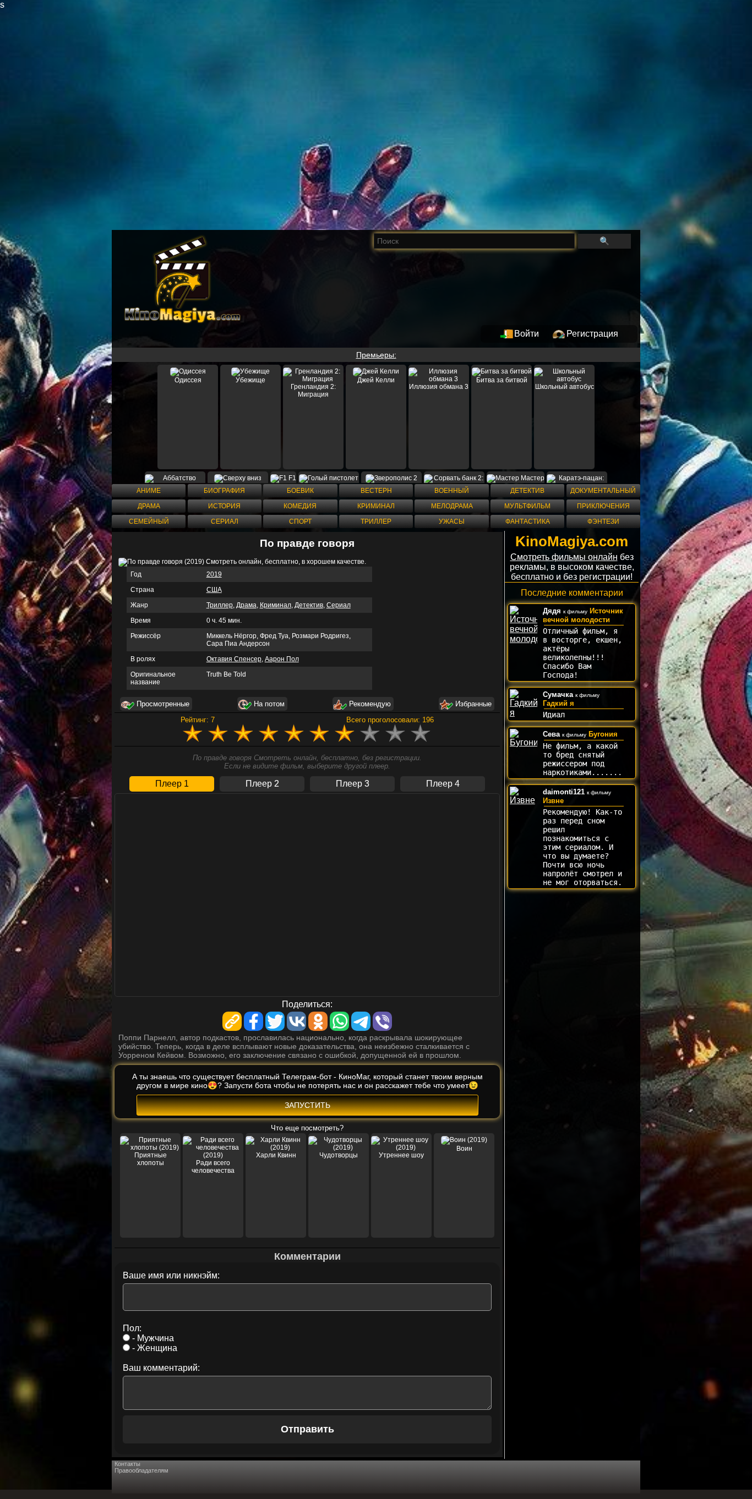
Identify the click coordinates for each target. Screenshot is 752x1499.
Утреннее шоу (401, 1155)
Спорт (300, 521)
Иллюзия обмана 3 (438, 387)
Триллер (376, 521)
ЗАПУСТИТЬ (307, 1105)
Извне (553, 801)
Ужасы (452, 521)
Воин (464, 1148)
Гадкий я (558, 703)
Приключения (603, 506)
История (224, 506)
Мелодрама (452, 506)
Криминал (376, 506)
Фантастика (527, 521)
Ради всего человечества (213, 1166)
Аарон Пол (282, 659)
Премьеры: (376, 354)
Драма (149, 506)
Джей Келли (376, 380)
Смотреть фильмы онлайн (564, 557)
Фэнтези (603, 521)
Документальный (603, 491)
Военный (451, 491)
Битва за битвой (501, 380)
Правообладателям (141, 1470)
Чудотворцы (338, 1155)
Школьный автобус (564, 387)
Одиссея (188, 380)
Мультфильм (527, 506)
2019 (214, 574)
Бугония (603, 734)
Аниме (149, 491)
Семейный (149, 521)
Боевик (300, 491)
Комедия (300, 506)
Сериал (224, 521)
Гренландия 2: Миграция (313, 390)
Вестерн (376, 491)
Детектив (527, 491)
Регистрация (592, 333)
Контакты (127, 1463)
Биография (224, 491)
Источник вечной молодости (583, 615)
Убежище (250, 380)
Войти (526, 333)
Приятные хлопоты (150, 1159)
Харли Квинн (276, 1155)
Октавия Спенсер (233, 659)
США (214, 590)
